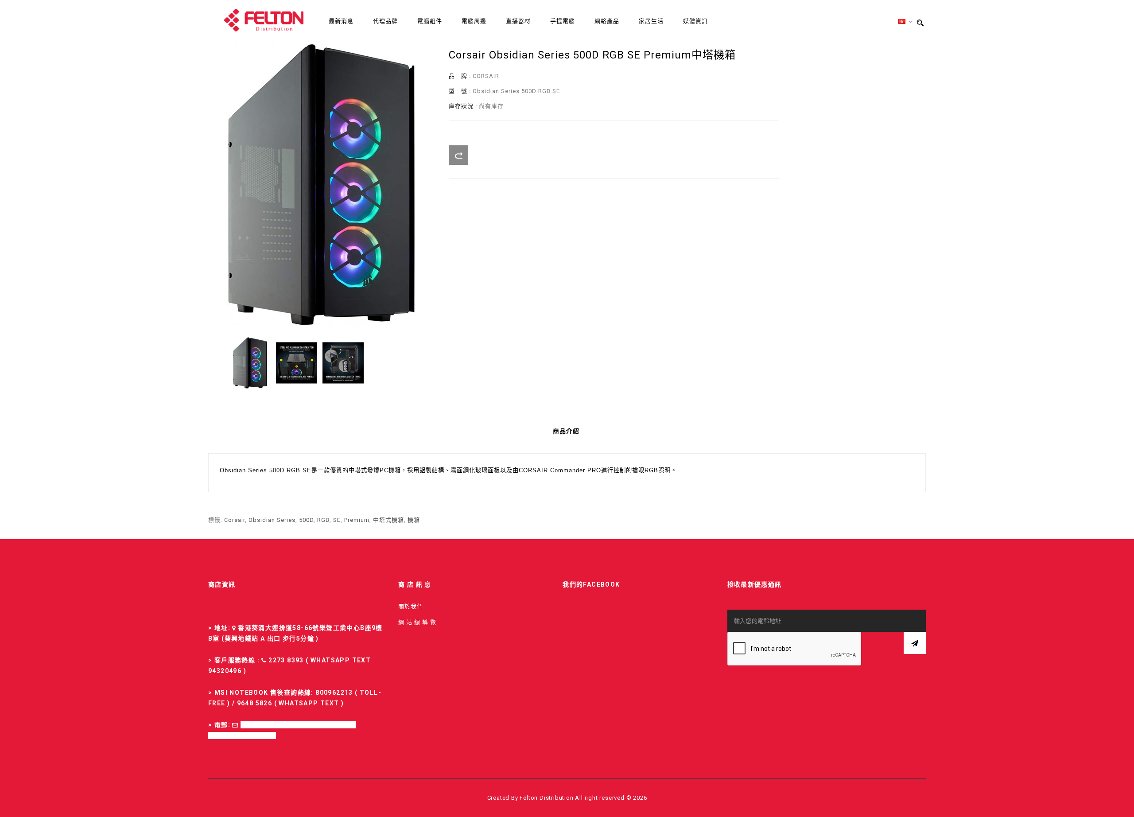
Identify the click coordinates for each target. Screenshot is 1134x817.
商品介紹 (566, 431)
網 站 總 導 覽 (417, 622)
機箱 (414, 520)
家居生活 (651, 21)
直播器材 (518, 21)
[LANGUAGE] (905, 22)
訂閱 (915, 643)
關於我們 (410, 606)
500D (306, 520)
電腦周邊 (474, 21)
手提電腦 (562, 21)
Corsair (234, 520)
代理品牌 (385, 21)
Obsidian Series (272, 520)
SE (337, 520)
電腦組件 (429, 21)
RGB (323, 520)
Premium (356, 520)
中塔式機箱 (388, 520)
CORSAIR (486, 76)
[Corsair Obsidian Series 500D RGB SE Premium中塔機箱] (250, 363)
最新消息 (341, 21)
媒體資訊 (695, 21)
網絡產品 (606, 21)
